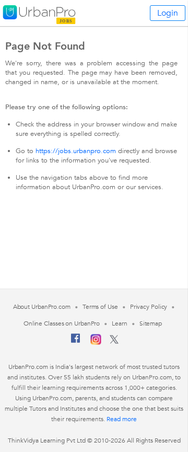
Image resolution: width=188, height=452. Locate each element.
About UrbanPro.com (41, 307)
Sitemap (150, 323)
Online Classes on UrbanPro (62, 323)
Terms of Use (100, 307)
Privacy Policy (149, 307)
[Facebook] (75, 342)
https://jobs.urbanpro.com (76, 151)
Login (167, 13)
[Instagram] (95, 343)
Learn (119, 323)
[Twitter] (114, 342)
